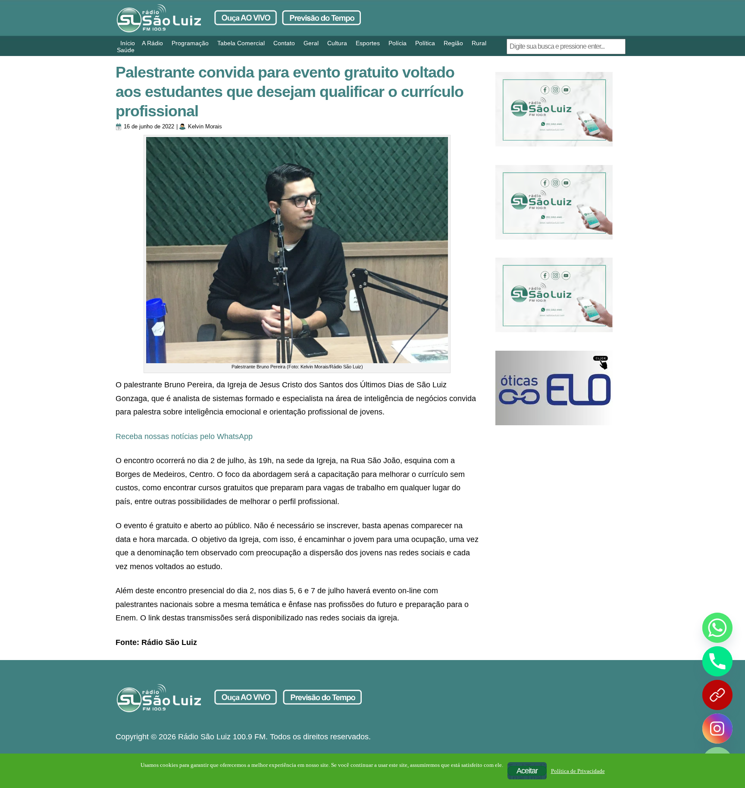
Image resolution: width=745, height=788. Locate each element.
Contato (284, 43)
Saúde (126, 50)
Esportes (368, 43)
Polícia (397, 43)
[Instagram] (717, 728)
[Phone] (717, 661)
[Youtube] (717, 695)
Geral (311, 43)
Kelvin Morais (205, 126)
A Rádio (152, 43)
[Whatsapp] (717, 628)
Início (127, 43)
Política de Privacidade (578, 771)
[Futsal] (554, 202)
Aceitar (527, 770)
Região (453, 43)
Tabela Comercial (241, 43)
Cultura (337, 43)
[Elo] (554, 388)
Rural (479, 43)
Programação (190, 43)
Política (425, 43)
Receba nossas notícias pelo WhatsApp (184, 436)
